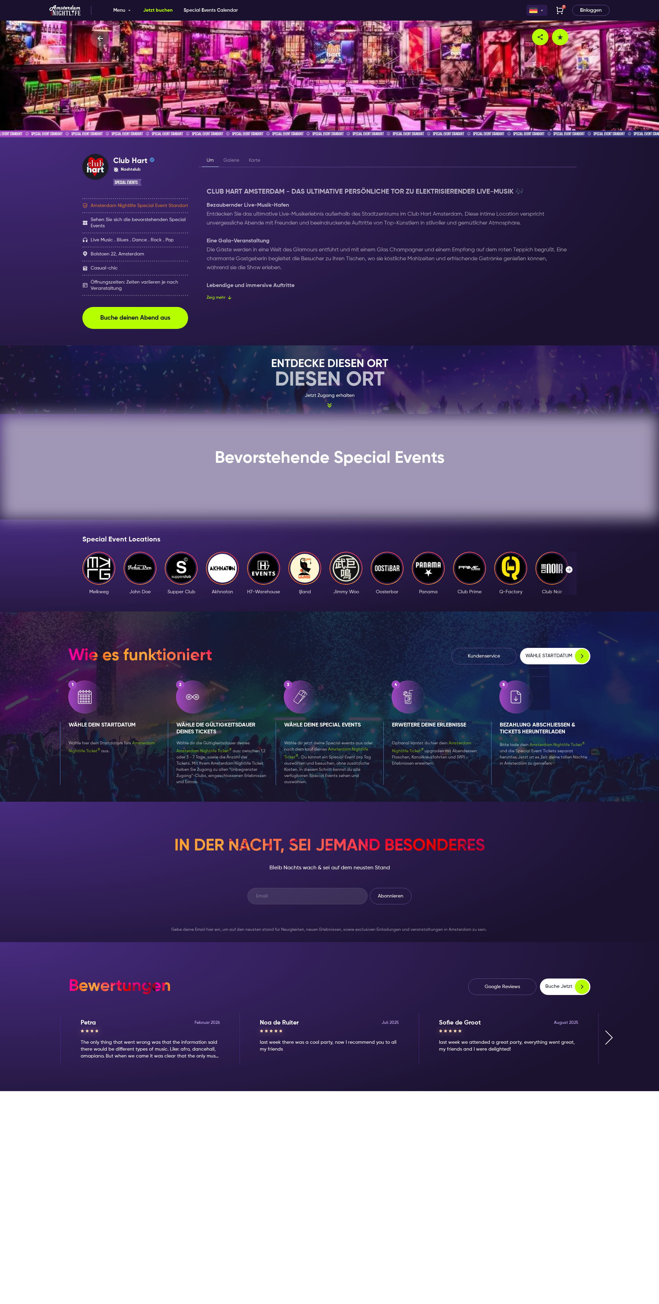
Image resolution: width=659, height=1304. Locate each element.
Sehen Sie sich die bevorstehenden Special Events (138, 222)
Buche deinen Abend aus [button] (135, 318)
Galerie (231, 160)
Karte (254, 160)
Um (210, 160)
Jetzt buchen (158, 10)
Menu (119, 10)
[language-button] (537, 10)
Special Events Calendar (211, 10)
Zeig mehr (216, 298)
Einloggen (591, 10)
